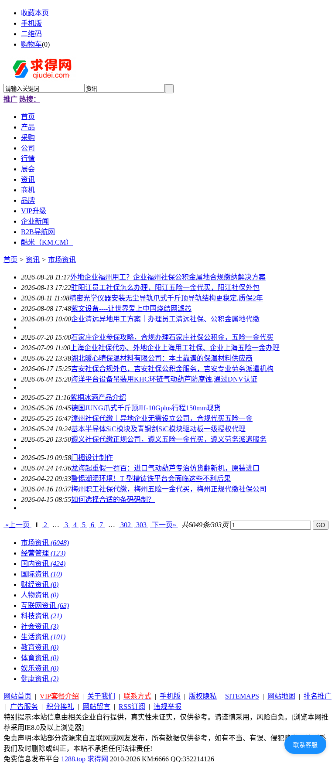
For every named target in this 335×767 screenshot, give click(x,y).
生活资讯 (43, 637)
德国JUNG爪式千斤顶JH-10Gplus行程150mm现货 (146, 408)
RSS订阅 (132, 706)
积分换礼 (60, 706)
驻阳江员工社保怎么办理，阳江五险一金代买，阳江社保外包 (165, 287)
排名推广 (318, 696)
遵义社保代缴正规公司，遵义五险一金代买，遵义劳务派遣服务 (169, 439)
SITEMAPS (242, 696)
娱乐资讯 (39, 668)
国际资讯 (41, 574)
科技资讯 (41, 616)
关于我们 (101, 696)
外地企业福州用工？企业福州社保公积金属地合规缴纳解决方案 (168, 277)
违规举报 (167, 706)
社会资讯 (39, 626)
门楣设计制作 (92, 457)
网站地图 (281, 696)
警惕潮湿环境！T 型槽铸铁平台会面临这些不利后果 (151, 478)
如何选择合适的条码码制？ (113, 499)
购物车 (31, 44)
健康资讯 (39, 678)
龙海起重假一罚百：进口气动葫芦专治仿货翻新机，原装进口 (165, 468)
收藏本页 (35, 13)
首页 (10, 259)
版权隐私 (203, 696)
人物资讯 (39, 595)
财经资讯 (39, 584)
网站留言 (96, 706)
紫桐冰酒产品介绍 (98, 397)
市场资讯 (62, 259)
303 (141, 524)
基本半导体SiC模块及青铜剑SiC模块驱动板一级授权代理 (158, 429)
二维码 (31, 33)
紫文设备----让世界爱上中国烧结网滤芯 (131, 308)
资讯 (33, 259)
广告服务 (24, 706)
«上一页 (17, 524)
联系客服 (305, 744)
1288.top (73, 759)
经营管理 (43, 553)
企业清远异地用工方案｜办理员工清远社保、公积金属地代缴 (165, 319)
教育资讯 (39, 647)
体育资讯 (39, 657)
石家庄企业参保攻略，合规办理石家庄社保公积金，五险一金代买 (172, 337)
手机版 (31, 23)
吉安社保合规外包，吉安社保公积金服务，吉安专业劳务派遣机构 (172, 368)
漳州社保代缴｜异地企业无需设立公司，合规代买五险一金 (162, 418)
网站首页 (17, 696)
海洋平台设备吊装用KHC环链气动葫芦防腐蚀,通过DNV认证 (164, 379)
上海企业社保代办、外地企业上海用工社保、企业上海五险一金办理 (175, 347)
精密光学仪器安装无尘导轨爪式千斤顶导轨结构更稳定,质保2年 (166, 298)
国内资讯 (43, 563)
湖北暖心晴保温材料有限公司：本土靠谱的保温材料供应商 (162, 358)
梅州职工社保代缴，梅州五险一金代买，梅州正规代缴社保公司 (169, 489)
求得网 (97, 759)
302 (126, 524)
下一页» (164, 524)
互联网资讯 (45, 605)
